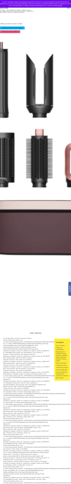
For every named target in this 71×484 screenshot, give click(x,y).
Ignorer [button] (60, 5)
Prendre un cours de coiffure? (10, 31)
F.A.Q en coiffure (60, 345)
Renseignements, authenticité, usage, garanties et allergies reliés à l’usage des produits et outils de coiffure (61, 356)
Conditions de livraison (62, 367)
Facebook (70, 289)
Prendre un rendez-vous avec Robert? (12, 28)
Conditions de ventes (61, 365)
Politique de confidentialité (60, 348)
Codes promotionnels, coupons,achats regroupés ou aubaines (62, 373)
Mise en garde (60, 378)
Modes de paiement (61, 363)
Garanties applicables (61, 370)
